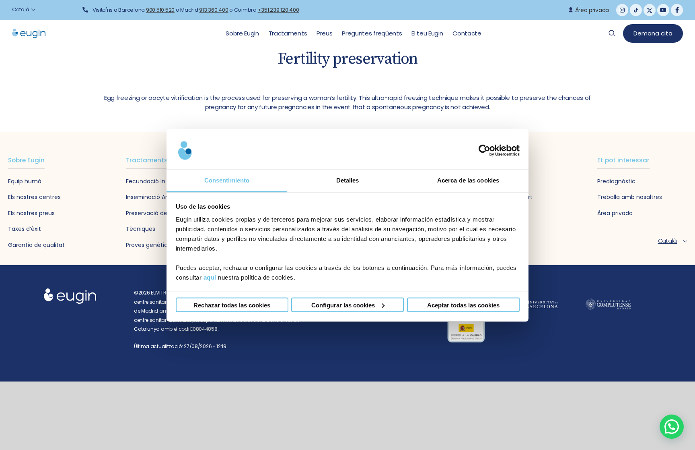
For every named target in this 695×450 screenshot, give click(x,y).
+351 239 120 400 (278, 10)
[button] (672, 427)
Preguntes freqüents (372, 33)
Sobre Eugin (243, 33)
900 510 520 (160, 10)
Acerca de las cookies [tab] (468, 179)
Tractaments (288, 33)
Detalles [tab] (347, 179)
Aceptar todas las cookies (463, 304)
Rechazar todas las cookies (231, 304)
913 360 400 (213, 10)
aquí (210, 277)
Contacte (466, 33)
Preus (325, 33)
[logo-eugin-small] (70, 290)
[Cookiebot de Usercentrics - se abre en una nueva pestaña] (484, 151)
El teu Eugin (427, 33)
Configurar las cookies (343, 304)
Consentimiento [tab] (226, 179)
